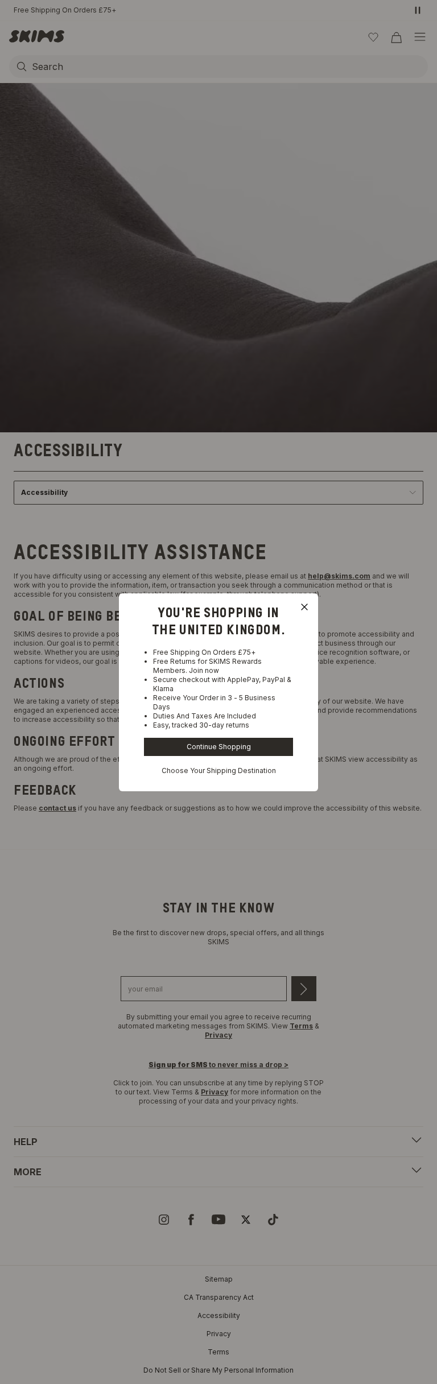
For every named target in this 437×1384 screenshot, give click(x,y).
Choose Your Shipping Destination (219, 770)
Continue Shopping (219, 746)
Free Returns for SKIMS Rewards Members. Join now (207, 666)
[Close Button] (304, 607)
